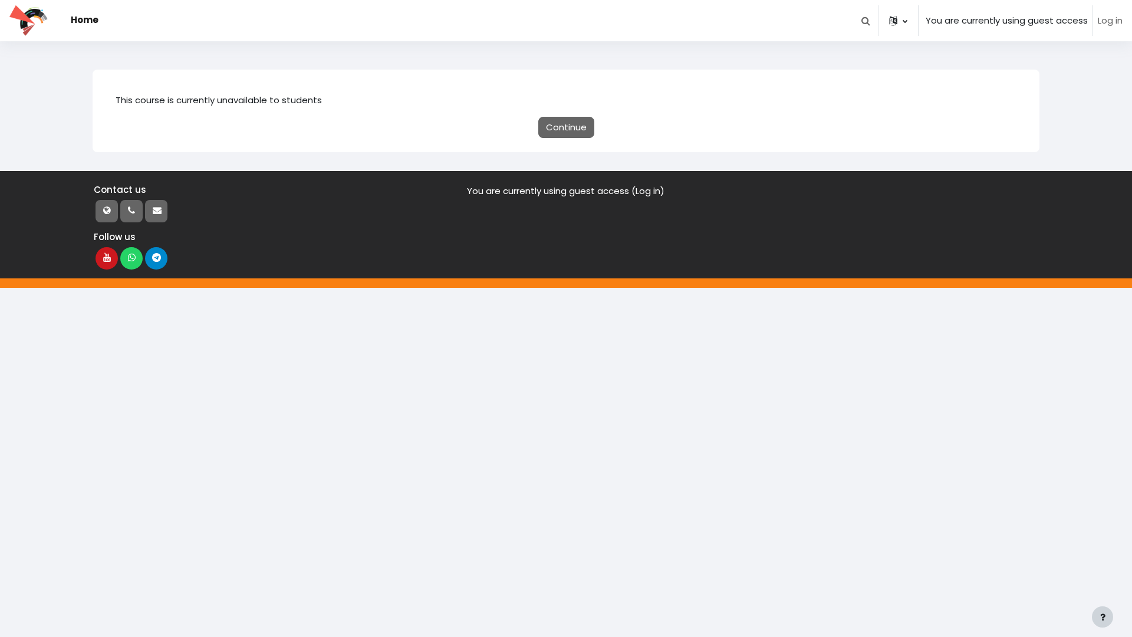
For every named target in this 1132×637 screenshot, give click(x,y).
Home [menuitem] (84, 20)
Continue (566, 127)
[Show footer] (1102, 617)
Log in (1110, 20)
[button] (865, 20)
